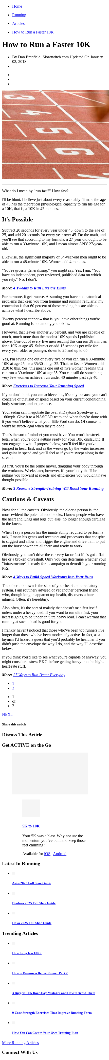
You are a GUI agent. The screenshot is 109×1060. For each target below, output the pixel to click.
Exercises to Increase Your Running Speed (48, 386)
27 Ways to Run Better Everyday (39, 675)
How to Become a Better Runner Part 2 (40, 973)
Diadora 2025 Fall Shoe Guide (34, 903)
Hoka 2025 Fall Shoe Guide (31, 923)
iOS (47, 854)
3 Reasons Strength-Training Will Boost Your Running (58, 488)
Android (59, 854)
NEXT (7, 714)
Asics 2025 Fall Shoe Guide (31, 883)
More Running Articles (20, 1042)
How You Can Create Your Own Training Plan (45, 1033)
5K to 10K (31, 826)
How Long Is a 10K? (27, 953)
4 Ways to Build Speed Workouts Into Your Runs (53, 577)
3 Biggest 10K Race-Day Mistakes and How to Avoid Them (53, 993)
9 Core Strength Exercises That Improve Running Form (52, 1013)
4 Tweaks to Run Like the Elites (39, 288)
